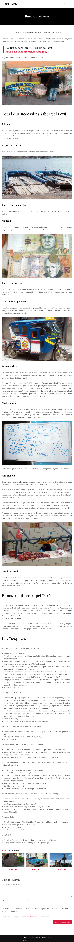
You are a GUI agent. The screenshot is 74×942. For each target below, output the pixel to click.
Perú (17, 32)
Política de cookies (47, 937)
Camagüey (13, 869)
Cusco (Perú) (61, 869)
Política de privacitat (34, 937)
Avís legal (24, 937)
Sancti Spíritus (37, 869)
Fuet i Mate (10, 4)
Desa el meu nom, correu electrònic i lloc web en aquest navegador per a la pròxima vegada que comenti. (35, 910)
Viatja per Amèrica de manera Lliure (34, 32)
